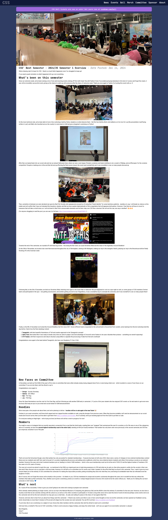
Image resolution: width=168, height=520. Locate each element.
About (162, 2)
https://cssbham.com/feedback (105, 500)
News (106, 2)
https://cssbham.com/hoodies (66, 415)
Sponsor (153, 2)
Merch (130, 2)
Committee (140, 2)
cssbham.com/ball (108, 9)
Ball (122, 2)
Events (114, 2)
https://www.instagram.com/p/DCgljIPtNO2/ (72, 211)
